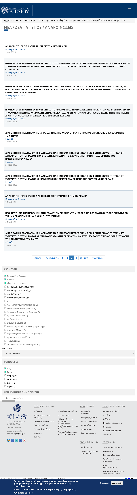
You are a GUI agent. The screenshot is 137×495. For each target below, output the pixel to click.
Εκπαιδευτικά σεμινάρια (112, 423)
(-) (4, 398)
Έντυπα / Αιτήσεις (41, 425)
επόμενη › (84, 257)
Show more (7, 348)
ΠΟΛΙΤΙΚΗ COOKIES (41, 479)
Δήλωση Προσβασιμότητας (110, 466)
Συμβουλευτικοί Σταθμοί (44, 421)
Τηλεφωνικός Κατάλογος (112, 447)
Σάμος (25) (11, 383)
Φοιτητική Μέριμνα (88, 433)
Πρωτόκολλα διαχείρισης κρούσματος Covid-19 (68, 433)
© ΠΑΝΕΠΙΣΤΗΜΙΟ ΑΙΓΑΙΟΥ (10, 479)
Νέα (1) (10, 301)
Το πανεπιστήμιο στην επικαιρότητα (89, 452)
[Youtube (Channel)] (24, 440)
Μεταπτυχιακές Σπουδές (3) (19, 290)
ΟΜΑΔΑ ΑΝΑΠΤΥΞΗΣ (58, 479)
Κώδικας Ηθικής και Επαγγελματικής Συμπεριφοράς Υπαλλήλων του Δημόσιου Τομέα (68, 423)
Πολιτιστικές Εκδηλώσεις (112, 431)
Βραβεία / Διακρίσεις (89, 421)
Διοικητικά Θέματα (88, 425)
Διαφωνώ (116, 483)
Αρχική (7, 20)
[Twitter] (16, 440)
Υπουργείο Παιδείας (42, 429)
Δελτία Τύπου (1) (14, 294)
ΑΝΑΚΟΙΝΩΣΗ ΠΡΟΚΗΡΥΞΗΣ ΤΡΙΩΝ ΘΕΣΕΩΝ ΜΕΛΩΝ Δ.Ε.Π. (36, 46)
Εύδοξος (37, 437)
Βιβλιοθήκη (38, 411)
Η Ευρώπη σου (64, 415)
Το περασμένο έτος (47, 20)
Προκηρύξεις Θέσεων (100, 20)
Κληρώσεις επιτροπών (69, 20)
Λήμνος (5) (11, 386)
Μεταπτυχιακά (86, 429)
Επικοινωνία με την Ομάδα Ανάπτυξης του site (113, 472)
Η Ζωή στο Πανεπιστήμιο (24, 20)
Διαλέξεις (107, 415)
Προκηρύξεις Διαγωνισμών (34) (21, 287)
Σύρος (85, 20)
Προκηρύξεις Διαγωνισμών (86, 412)
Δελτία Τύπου (86, 447)
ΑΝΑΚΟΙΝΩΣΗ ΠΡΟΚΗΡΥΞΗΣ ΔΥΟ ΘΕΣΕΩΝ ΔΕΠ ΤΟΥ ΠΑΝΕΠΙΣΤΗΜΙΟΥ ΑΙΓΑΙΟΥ (46, 196)
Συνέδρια (107, 434)
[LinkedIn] (20, 440)
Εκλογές (116, 20)
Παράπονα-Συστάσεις (111, 455)
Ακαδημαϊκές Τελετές (111, 411)
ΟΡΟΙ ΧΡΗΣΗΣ (27, 479)
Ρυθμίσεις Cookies (23, 492)
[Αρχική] (16, 10)
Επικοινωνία (108, 451)
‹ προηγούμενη (52, 257)
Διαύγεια (37, 433)
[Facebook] (12, 440)
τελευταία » (97, 257)
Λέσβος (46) (12, 375)
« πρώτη (37, 257)
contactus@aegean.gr (16, 434)
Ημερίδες (107, 427)
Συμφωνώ (104, 483)
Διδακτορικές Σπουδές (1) (18, 297)
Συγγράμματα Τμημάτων (67, 411)
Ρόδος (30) (12, 379)
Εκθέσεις (106, 419)
